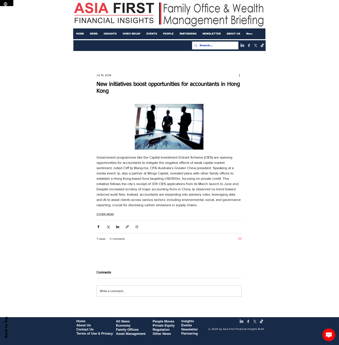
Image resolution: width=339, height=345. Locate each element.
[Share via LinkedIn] (117, 227)
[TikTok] (262, 45)
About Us (83, 325)
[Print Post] (137, 227)
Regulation (161, 329)
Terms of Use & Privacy (94, 333)
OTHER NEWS (105, 214)
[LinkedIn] (242, 45)
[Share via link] (127, 227)
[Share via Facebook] (98, 227)
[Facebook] (249, 45)
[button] (94, 34)
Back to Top (6, 327)
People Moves (163, 321)
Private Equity (164, 325)
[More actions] (239, 75)
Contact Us (85, 329)
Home (80, 321)
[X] (255, 45)
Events (186, 325)
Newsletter (189, 329)
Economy (123, 325)
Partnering (189, 333)
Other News (162, 334)
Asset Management (131, 334)
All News (123, 321)
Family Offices (127, 329)
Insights (187, 321)
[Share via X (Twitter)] (108, 227)
